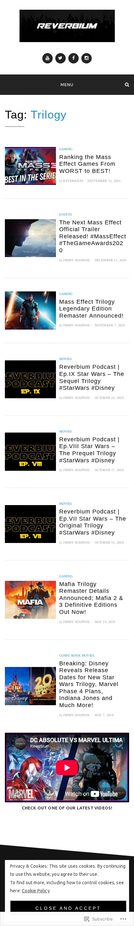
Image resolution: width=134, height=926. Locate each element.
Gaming (66, 149)
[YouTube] (47, 58)
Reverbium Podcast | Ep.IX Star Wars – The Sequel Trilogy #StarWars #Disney (91, 377)
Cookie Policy (36, 890)
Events (65, 214)
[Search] (127, 84)
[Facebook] (73, 58)
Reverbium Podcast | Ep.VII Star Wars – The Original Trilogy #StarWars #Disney (92, 522)
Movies (65, 359)
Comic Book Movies (76, 655)
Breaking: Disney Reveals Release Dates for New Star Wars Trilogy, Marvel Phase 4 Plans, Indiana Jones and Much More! (88, 684)
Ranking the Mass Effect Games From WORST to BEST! (87, 164)
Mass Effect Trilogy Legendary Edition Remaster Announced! (91, 309)
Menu (67, 84)
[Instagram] (86, 58)
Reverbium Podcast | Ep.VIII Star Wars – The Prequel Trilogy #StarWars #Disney (89, 450)
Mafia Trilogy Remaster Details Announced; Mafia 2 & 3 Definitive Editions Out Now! (91, 598)
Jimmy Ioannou (76, 260)
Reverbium (73, 181)
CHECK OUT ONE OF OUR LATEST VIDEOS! (67, 808)
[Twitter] (60, 58)
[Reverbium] (7, 84)
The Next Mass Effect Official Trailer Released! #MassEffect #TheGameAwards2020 (92, 236)
